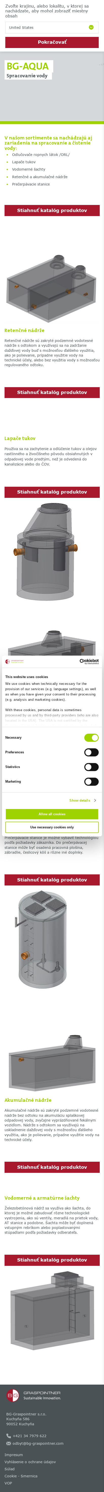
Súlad (10, 1469)
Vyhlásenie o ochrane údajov (30, 1462)
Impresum (14, 1455)
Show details (79, 800)
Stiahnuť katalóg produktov (52, 210)
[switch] (91, 752)
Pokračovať (52, 42)
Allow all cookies (52, 814)
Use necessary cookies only (52, 827)
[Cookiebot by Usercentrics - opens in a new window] (77, 661)
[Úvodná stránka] (52, 1395)
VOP (8, 1483)
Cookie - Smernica (21, 1476)
